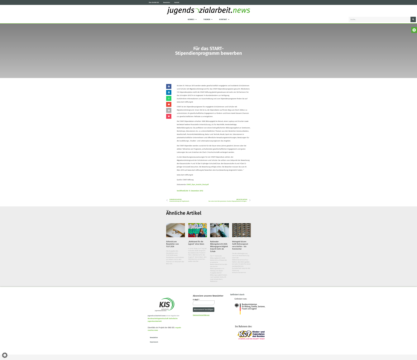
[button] (414, 30)
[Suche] (413, 19)
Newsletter (166, 2)
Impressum (154, 342)
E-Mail (196, 300)
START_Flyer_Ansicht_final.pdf (197, 184)
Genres (191, 19)
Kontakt (176, 2)
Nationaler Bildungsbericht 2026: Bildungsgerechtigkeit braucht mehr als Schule (219, 246)
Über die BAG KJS (154, 2)
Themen (206, 19)
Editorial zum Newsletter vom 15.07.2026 (172, 244)
